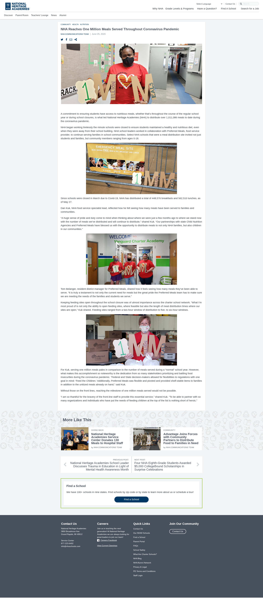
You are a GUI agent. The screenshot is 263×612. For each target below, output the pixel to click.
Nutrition (84, 24)
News (54, 15)
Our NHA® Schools (141, 533)
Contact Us (230, 4)
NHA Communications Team (75, 34)
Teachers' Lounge (39, 15)
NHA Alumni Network (142, 563)
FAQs (135, 546)
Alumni (62, 15)
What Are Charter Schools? (145, 554)
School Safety (139, 550)
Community (66, 24)
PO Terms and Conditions (144, 571)
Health (75, 24)
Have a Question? (207, 8)
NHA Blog (137, 558)
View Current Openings (107, 545)
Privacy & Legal (140, 567)
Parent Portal (139, 541)
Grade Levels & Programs (179, 8)
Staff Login (138, 575)
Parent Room (21, 15)
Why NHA (157, 8)
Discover (8, 15)
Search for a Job (250, 8)
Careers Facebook (108, 540)
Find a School (131, 499)
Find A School (228, 8)
